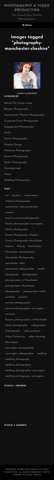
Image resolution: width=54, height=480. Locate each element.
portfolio (10, 297)
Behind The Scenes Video (18, 103)
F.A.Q (7, 133)
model (41, 269)
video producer (32, 331)
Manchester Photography (19, 257)
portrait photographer (17, 303)
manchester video (15, 263)
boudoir (16, 195)
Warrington (11, 342)
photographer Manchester (20, 286)
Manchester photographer (20, 252)
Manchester (34, 246)
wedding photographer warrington (24, 370)
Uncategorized (12, 168)
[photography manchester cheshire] (27, 75)
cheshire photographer (18, 201)
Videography (12, 331)
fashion (9, 246)
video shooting (36, 336)
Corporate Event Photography (21, 121)
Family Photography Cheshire (22, 235)
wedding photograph (17, 359)
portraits (10, 314)
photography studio (34, 291)
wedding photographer (18, 365)
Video (7, 174)
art (7, 195)
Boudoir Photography (16, 109)
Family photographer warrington (24, 224)
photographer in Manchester (21, 280)
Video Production (15, 336)
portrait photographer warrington (24, 308)
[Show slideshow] (27, 93)
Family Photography (15, 139)
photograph (12, 274)
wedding (42, 353)
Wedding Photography (17, 180)
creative (9, 212)
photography (12, 291)
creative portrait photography (22, 218)
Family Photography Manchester (23, 241)
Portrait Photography (16, 156)
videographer (38, 325)
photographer (30, 274)
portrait (23, 297)
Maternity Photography (17, 150)
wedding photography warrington (24, 376)
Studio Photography (15, 162)
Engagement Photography (19, 127)
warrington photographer (19, 348)
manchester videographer (19, 269)
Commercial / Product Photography (24, 115)
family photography (16, 229)
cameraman (31, 195)
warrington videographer (19, 353)
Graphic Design (13, 144)
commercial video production (21, 207)
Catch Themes (33, 475)
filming (21, 246)
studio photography (16, 325)
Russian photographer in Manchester (26, 320)
